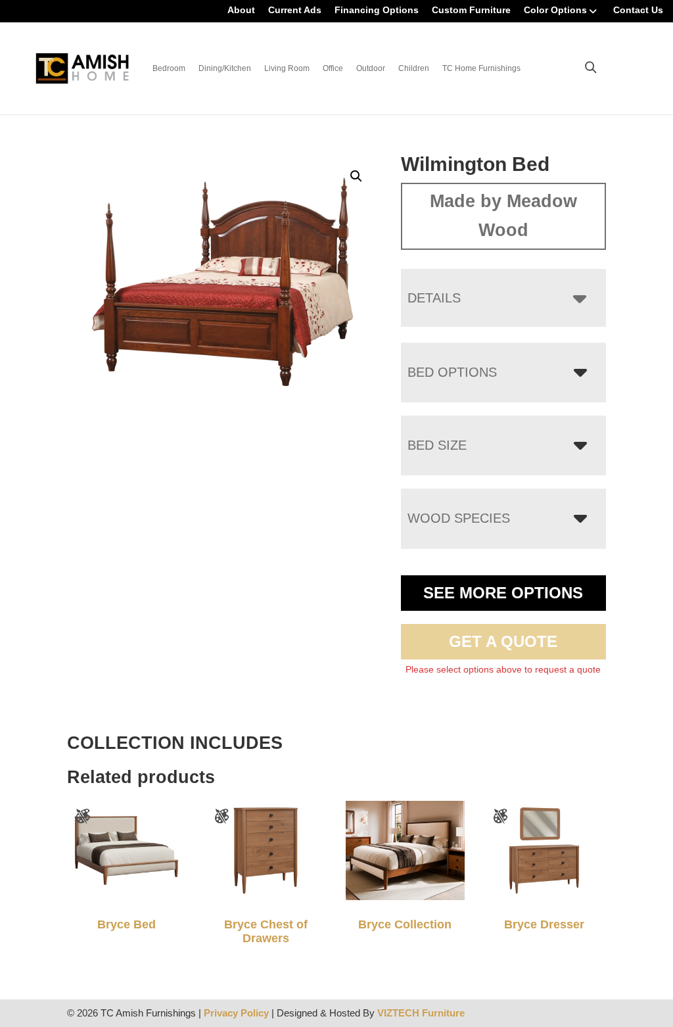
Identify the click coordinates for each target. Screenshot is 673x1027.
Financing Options (377, 10)
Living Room (287, 68)
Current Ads (294, 10)
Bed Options (452, 372)
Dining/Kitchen (224, 68)
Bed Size (437, 445)
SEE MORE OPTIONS (503, 593)
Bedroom (168, 68)
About (241, 10)
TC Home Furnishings (481, 68)
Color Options (555, 10)
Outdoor (370, 68)
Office (333, 68)
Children (413, 68)
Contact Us (638, 10)
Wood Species (458, 518)
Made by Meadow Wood (503, 215)
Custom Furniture (471, 10)
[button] (356, 176)
